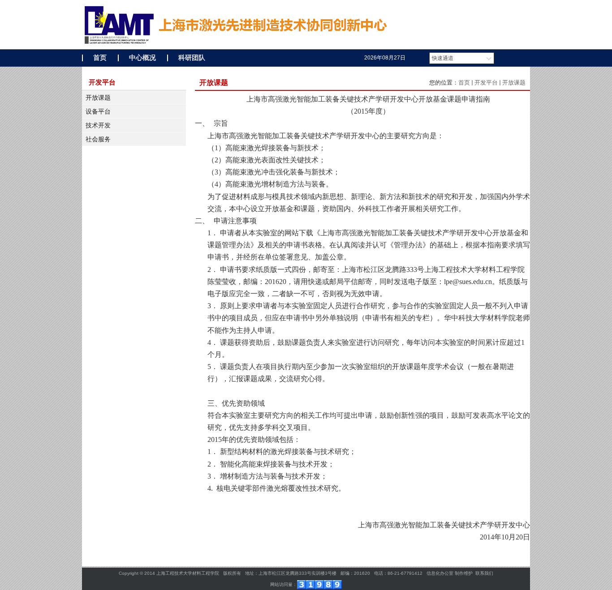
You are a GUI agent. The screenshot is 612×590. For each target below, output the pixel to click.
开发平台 (486, 82)
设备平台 (98, 111)
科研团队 (191, 57)
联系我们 (484, 573)
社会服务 (98, 139)
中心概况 (142, 57)
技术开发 (98, 125)
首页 (100, 57)
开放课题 (98, 97)
